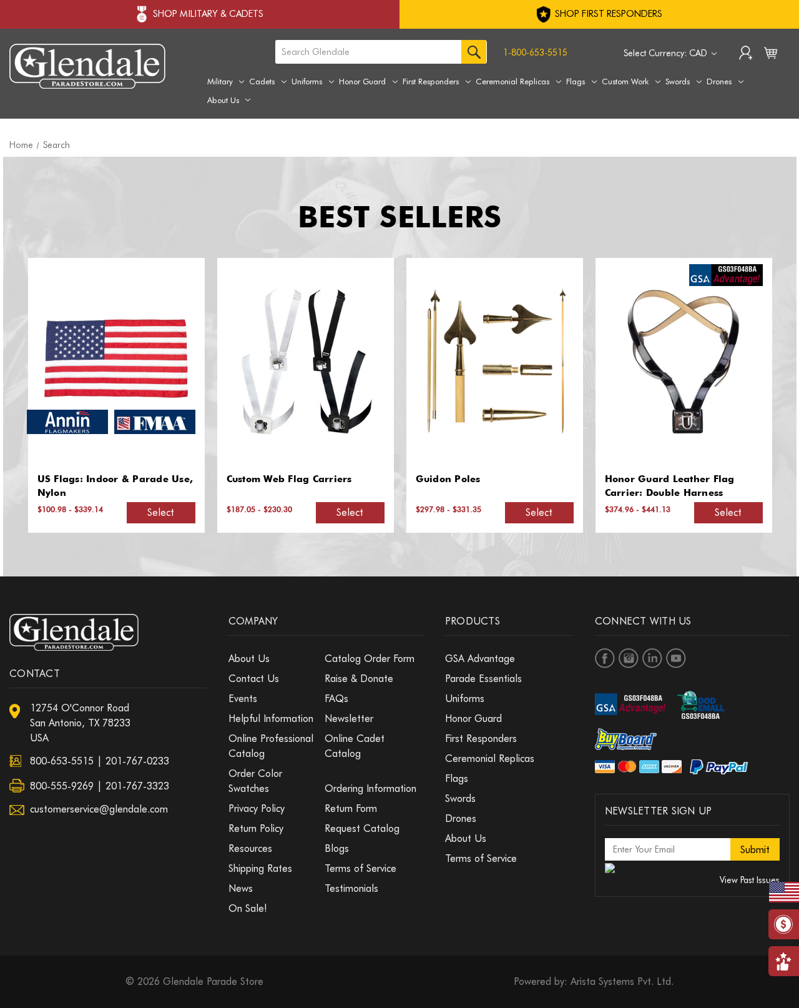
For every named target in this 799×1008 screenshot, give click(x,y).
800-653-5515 (62, 761)
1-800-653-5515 (535, 52)
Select (160, 512)
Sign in (745, 54)
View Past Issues (750, 880)
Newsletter (349, 718)
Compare (112, 362)
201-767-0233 (137, 761)
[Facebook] (605, 658)
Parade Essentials (483, 678)
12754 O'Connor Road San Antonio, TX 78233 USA (80, 723)
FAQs (336, 698)
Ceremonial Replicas (512, 81)
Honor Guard (362, 81)
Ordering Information (370, 788)
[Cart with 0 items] (770, 55)
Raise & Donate (359, 678)
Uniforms (307, 81)
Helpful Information (270, 718)
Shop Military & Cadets (208, 13)
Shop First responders (607, 13)
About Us (223, 100)
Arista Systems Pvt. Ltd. (622, 981)
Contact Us (253, 678)
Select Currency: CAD (667, 53)
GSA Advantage (480, 659)
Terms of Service (360, 868)
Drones (719, 81)
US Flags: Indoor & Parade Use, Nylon (115, 486)
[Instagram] (629, 658)
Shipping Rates (260, 868)
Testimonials (351, 888)
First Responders (431, 81)
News (240, 888)
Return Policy (255, 828)
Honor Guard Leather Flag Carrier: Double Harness (670, 486)
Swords (677, 81)
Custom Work (625, 81)
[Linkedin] (652, 658)
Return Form (351, 808)
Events (242, 698)
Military (220, 81)
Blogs (337, 848)
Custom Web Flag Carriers (289, 479)
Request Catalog (362, 828)
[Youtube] (676, 658)
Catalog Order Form (369, 659)
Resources (250, 848)
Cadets (262, 81)
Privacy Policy (256, 808)
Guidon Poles (448, 479)
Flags (575, 81)
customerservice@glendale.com (99, 809)
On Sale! (247, 908)
